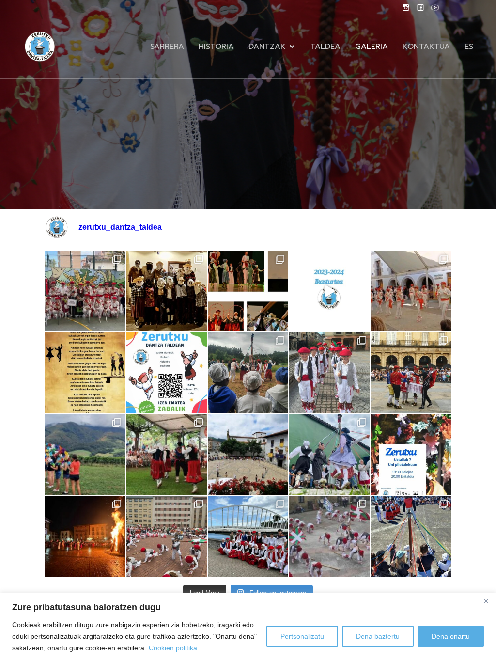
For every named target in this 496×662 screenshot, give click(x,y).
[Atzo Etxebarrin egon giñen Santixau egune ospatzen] (166, 454)
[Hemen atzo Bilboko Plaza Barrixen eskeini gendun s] (411, 372)
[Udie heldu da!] (85, 536)
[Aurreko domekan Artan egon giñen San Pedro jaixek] (329, 454)
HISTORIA (216, 46)
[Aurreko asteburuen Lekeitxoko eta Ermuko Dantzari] (411, 536)
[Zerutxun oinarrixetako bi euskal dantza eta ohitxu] (85, 372)
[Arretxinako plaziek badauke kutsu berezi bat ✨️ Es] (411, 291)
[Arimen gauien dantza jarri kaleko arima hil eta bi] (166, 291)
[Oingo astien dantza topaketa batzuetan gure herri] (85, 454)
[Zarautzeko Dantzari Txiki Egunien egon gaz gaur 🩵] (329, 372)
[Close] (486, 601)
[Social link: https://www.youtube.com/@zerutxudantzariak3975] (435, 7)
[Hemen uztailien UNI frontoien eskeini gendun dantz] (248, 291)
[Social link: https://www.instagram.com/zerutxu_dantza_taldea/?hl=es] (406, 7)
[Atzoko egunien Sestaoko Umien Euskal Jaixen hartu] (166, 536)
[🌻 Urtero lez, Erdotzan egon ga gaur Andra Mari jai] (248, 372)
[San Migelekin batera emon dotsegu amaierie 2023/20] (329, 291)
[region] (248, 627)
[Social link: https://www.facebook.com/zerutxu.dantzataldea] (420, 7)
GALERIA (371, 46)
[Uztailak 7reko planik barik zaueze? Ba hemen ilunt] (411, 454)
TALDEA (325, 46)
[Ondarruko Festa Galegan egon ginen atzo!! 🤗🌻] (248, 536)
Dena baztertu (378, 636)
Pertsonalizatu (302, 636)
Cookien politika (173, 648)
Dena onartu (451, 636)
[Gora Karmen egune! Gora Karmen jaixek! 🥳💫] (248, 454)
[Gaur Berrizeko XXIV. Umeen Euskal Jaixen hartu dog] (329, 536)
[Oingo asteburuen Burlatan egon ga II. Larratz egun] (85, 291)
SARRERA (167, 46)
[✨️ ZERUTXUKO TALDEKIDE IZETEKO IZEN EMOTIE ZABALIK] (166, 372)
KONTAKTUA (426, 46)
